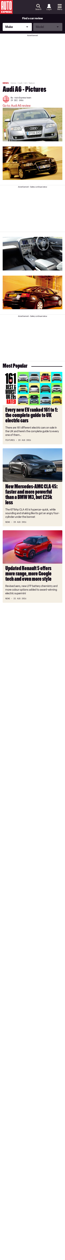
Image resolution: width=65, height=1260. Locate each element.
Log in (49, 9)
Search (38, 9)
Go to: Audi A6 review (17, 106)
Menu (59, 9)
